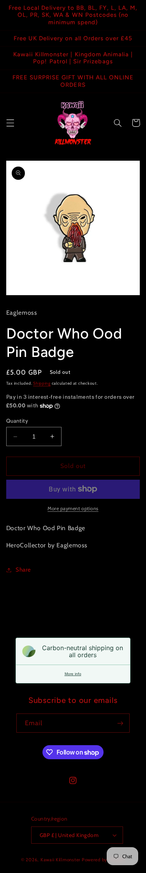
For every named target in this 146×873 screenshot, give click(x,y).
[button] (10, 123)
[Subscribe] (120, 723)
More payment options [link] (73, 508)
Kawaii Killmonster (60, 859)
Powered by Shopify (103, 859)
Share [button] (23, 569)
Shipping (42, 383)
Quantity (17, 421)
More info (73, 674)
